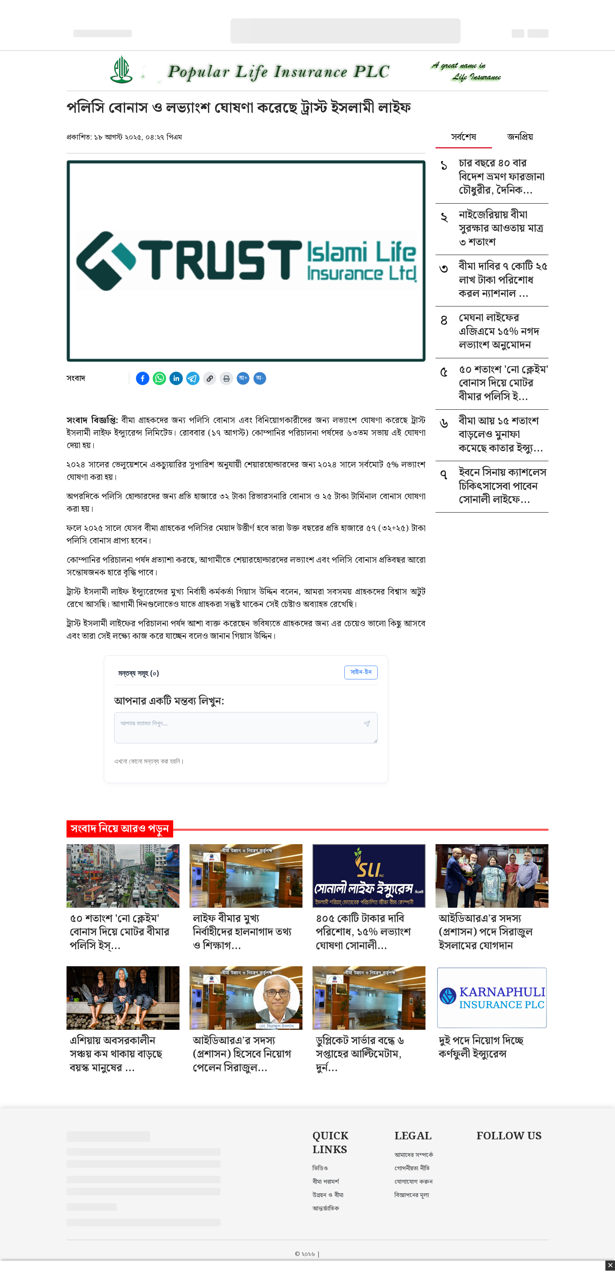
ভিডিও (320, 1168)
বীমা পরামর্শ (326, 1182)
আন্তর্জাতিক (326, 1208)
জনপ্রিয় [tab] (520, 138)
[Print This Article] (226, 378)
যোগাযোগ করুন (414, 1182)
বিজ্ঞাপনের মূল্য (412, 1195)
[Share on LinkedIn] (176, 378)
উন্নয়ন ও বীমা (328, 1195)
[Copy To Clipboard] (209, 378)
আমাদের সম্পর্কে (414, 1155)
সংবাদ (76, 378)
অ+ (243, 378)
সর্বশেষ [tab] (463, 138)
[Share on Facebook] (142, 378)
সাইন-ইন (361, 672)
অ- (260, 378)
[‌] (354, 23)
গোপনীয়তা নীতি (412, 1168)
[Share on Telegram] (193, 378)
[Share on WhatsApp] (159, 378)
